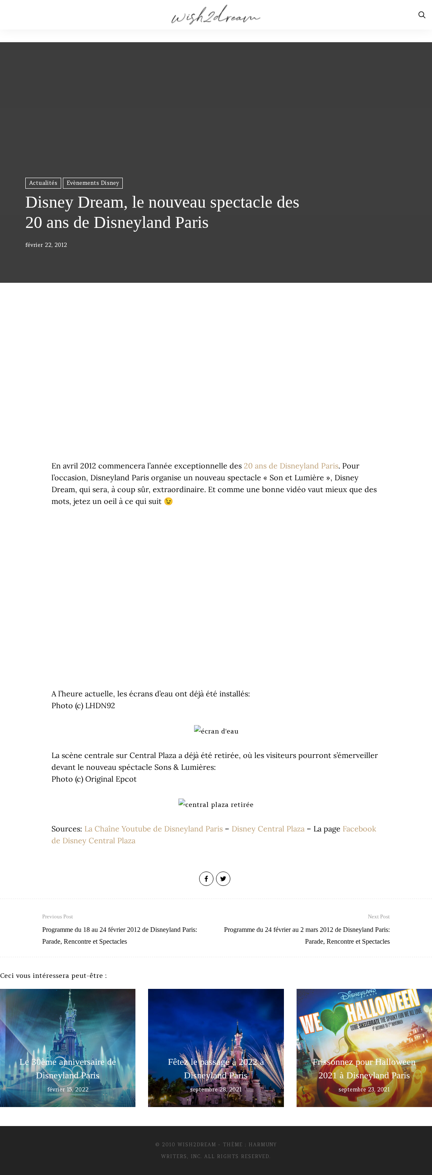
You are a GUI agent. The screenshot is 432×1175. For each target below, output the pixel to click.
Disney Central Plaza (268, 829)
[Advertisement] (216, 388)
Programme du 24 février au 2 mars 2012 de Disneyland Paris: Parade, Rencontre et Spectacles (307, 929)
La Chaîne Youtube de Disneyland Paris (153, 829)
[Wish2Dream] (215, 15)
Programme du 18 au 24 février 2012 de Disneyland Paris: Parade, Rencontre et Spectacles (119, 929)
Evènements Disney (93, 183)
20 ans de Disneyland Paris (291, 466)
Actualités (43, 183)
